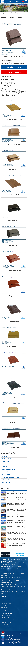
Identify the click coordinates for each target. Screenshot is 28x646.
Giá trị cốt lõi (4, 601)
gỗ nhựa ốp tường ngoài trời (7, 90)
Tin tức (8, 635)
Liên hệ (13, 635)
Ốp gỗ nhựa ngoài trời (14, 169)
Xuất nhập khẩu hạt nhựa (8, 479)
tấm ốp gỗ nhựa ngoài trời (7, 93)
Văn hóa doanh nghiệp (6, 600)
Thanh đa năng (5, 461)
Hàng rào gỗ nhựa (6, 472)
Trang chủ (3, 13)
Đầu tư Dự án (5, 485)
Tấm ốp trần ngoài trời (14, 245)
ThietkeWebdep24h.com (15, 639)
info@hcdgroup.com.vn (10, 584)
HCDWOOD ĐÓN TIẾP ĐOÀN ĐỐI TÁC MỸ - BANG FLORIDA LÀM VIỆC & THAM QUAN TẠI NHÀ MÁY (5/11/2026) (17, 511)
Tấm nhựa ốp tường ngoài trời (14, 346)
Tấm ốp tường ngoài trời (14, 397)
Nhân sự (3, 598)
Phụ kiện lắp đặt (6, 474)
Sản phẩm (10, 13)
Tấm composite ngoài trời (14, 220)
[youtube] (19, 642)
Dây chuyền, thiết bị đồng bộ (9, 482)
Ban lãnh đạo (4, 607)
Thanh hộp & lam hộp (7, 464)
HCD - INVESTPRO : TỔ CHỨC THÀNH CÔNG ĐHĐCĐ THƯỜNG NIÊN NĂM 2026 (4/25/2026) (16, 516)
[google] (16, 642)
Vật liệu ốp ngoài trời (14, 195)
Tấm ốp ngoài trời (14, 422)
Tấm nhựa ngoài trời (14, 321)
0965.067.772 (18, 1)
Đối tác (2, 609)
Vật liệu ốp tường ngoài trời (14, 270)
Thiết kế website (4, 639)
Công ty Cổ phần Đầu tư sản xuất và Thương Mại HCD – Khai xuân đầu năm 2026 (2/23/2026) (16, 539)
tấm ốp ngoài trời (18, 93)
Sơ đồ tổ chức (4, 605)
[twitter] (12, 642)
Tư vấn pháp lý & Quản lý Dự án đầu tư (11, 477)
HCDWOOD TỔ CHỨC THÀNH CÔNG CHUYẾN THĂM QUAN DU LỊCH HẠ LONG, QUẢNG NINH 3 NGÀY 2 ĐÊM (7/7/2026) (16, 493)
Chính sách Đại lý (5, 617)
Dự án (15, 633)
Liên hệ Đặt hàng (15, 67)
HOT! (10, 76)
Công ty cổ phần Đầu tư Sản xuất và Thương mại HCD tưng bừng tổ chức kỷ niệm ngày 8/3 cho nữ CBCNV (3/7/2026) (16, 534)
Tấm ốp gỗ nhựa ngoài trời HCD (14, 119)
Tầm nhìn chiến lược (6, 603)
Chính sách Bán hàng (6, 615)
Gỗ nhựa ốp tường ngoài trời (7, 62)
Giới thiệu (9, 633)
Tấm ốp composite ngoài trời (14, 144)
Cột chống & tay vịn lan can (8, 469)
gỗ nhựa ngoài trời (22, 91)
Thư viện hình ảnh (5, 610)
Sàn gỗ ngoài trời (6, 456)
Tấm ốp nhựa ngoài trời (14, 296)
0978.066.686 (10, 1)
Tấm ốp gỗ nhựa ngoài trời (14, 371)
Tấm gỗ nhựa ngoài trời (14, 447)
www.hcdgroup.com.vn (11, 586)
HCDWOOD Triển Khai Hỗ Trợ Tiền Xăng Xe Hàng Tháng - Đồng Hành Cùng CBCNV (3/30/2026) (16, 522)
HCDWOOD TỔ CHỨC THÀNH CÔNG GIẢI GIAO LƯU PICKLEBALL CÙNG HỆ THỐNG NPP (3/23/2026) (16, 528)
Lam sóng (4, 466)
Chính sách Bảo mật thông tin (8, 619)
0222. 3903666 (6, 577)
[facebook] (9, 642)
